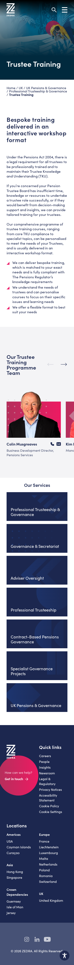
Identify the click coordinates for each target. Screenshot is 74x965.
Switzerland (48, 881)
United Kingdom (51, 900)
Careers (45, 756)
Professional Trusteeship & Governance (38, 91)
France (44, 841)
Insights (45, 767)
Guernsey (14, 901)
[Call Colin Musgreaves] (52, 444)
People (44, 761)
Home (11, 88)
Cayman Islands (19, 847)
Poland (44, 870)
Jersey (11, 913)
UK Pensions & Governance (46, 88)
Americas (14, 834)
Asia (10, 865)
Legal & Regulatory (47, 781)
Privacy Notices (50, 789)
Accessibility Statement (48, 797)
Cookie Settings (50, 812)
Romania (46, 876)
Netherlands (48, 864)
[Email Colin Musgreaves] (59, 444)
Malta (43, 858)
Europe (44, 834)
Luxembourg (48, 853)
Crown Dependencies (17, 892)
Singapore (14, 877)
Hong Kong (15, 871)
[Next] (63, 364)
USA (10, 841)
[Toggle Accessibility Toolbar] (64, 955)
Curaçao (13, 853)
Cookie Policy (49, 806)
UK (21, 88)
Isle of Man (15, 907)
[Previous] (50, 364)
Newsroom (47, 773)
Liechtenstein (49, 847)
